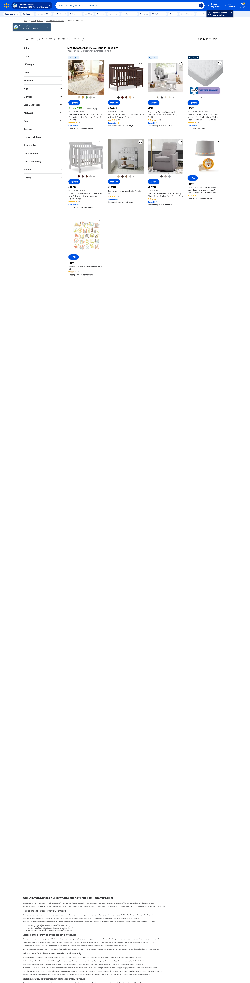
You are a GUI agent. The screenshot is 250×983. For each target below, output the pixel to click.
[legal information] (111, 51)
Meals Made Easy (158, 14)
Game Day (144, 14)
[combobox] (130, 5)
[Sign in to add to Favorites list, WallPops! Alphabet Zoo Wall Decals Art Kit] (101, 221)
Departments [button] (10, 14)
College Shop (75, 14)
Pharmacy (101, 14)
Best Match (212, 38)
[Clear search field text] (195, 5)
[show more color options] (94, 97)
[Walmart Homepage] (6, 5)
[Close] (48, 14)
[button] (214, 5)
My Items (172, 14)
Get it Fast (88, 14)
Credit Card (201, 14)
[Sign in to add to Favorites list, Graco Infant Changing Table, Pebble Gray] (140, 142)
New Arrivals (113, 14)
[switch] (31, 39)
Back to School (60, 14)
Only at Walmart (187, 14)
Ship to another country (29, 15)
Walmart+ (214, 14)
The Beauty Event (129, 14)
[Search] (201, 5)
